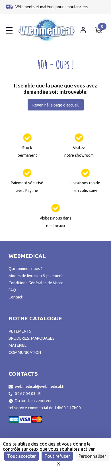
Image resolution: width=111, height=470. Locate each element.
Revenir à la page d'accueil (55, 105)
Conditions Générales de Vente (36, 283)
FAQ (12, 290)
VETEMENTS (20, 331)
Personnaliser (92, 456)
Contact (15, 297)
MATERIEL (17, 345)
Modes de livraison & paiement (36, 275)
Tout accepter (21, 456)
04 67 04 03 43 (28, 393)
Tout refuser (57, 456)
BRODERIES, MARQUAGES (32, 338)
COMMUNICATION (25, 352)
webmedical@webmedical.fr (40, 386)
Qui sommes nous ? (26, 268)
